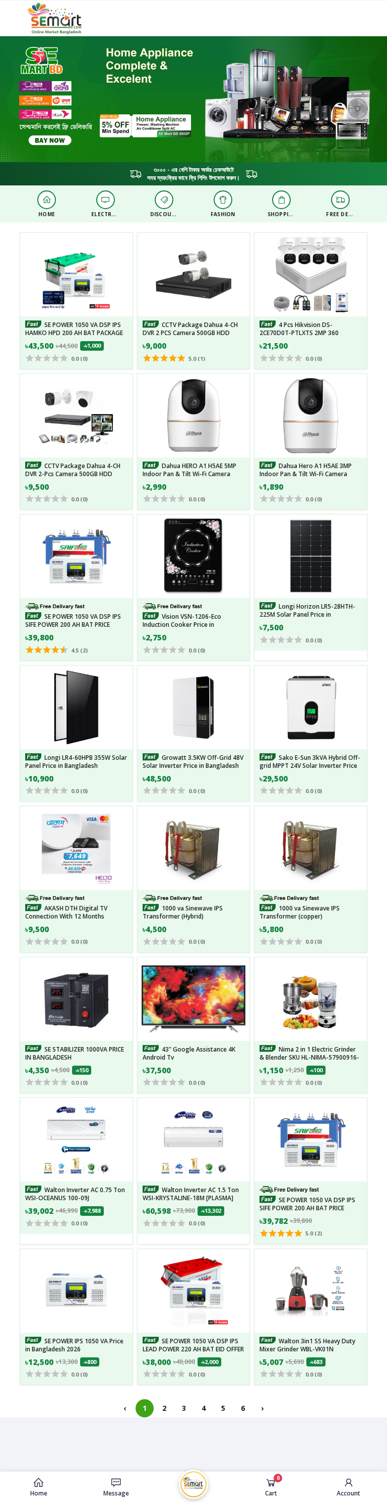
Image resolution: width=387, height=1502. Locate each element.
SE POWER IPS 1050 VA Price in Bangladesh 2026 (74, 1344)
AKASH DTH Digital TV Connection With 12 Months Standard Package (66, 916)
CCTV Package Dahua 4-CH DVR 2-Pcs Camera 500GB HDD (72, 470)
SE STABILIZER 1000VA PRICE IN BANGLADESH (74, 1052)
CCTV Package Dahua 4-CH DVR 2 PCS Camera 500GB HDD (190, 328)
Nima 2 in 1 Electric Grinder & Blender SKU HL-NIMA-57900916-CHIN (309, 1056)
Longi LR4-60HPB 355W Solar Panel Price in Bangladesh (76, 761)
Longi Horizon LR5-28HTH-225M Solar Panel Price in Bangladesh (307, 614)
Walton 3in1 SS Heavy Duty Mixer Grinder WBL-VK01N (307, 1344)
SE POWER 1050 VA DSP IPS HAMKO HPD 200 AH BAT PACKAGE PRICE (74, 332)
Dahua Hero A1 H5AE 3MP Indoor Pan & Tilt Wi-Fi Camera (306, 470)
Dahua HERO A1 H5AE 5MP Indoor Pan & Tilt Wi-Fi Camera (189, 470)
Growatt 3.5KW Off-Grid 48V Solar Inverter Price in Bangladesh (193, 761)
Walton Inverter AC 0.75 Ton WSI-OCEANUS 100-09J (75, 1194)
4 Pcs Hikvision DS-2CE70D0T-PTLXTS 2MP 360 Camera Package (299, 332)
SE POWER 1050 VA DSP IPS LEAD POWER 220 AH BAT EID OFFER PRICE (193, 1348)
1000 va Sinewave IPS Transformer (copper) (300, 912)
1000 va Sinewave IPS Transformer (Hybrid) (183, 912)
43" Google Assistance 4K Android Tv (189, 1052)
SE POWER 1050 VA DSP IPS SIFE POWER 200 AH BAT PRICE (73, 620)
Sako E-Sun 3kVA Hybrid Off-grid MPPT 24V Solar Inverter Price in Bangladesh (310, 765)
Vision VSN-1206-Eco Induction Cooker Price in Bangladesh (182, 624)
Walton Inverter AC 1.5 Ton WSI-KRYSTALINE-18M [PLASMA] (191, 1194)
